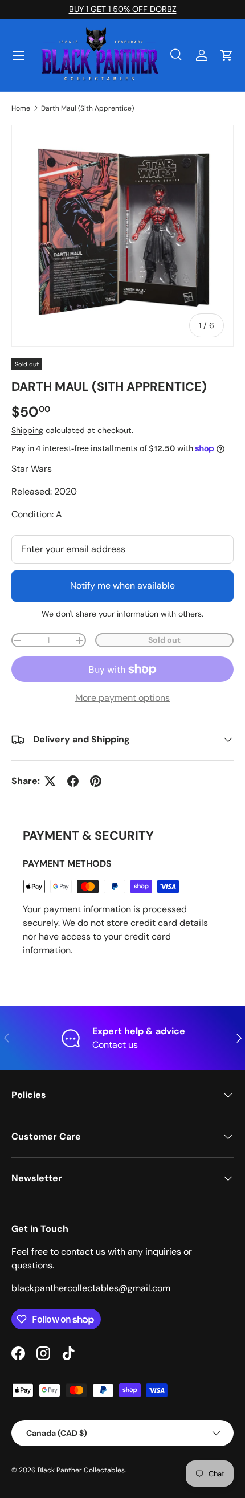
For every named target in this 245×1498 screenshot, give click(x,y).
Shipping (27, 430)
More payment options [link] (122, 698)
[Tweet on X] (50, 781)
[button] (226, 55)
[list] (122, 235)
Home (20, 108)
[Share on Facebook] (73, 781)
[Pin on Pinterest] (95, 781)
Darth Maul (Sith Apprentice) (87, 108)
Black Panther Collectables (81, 1470)
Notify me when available (122, 585)
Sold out (164, 640)
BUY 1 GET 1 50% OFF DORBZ (123, 9)
